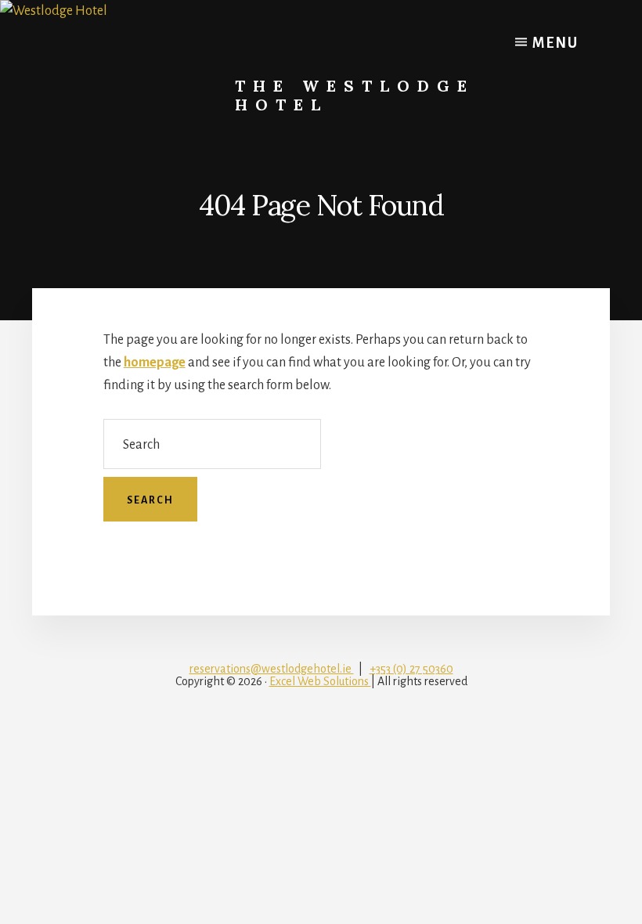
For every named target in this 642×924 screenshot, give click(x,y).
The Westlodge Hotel (354, 95)
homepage (155, 363)
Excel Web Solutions (320, 681)
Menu (553, 43)
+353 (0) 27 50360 (411, 668)
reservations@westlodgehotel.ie (271, 668)
